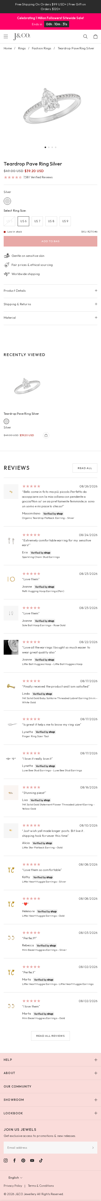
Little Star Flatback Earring (38, 847)
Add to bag (50, 241)
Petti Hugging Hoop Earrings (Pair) (43, 591)
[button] (45, 147)
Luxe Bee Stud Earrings (36, 770)
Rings (22, 48)
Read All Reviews (50, 1035)
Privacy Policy (13, 1185)
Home (8, 48)
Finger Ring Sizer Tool (35, 736)
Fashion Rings (41, 48)
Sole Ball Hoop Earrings (36, 625)
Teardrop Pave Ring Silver (21, 413)
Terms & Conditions (41, 1185)
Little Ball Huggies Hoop (36, 664)
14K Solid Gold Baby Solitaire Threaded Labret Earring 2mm (59, 698)
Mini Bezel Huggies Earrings (39, 950)
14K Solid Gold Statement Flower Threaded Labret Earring (57, 804)
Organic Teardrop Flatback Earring (43, 518)
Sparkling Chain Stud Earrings (41, 557)
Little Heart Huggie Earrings (39, 881)
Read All (85, 468)
